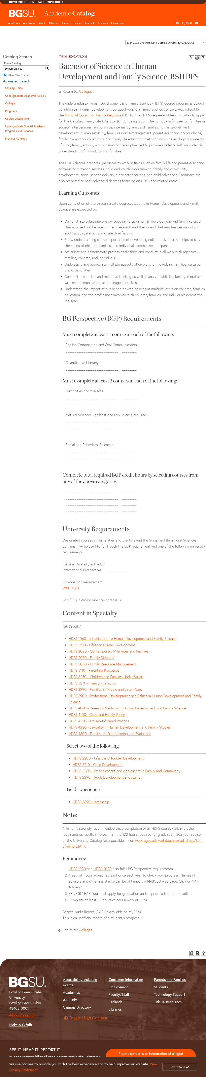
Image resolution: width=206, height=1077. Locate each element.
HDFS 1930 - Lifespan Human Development (102, 645)
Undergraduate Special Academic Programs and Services (25, 128)
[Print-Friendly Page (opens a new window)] (197, 57)
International (118, 23)
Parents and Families (170, 979)
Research (90, 23)
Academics (14, 23)
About (41, 23)
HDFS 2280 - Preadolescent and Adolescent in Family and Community (126, 771)
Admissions (29, 23)
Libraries (77, 23)
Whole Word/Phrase (18, 74)
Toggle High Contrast (88, 1018)
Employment (118, 987)
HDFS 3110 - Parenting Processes (94, 670)
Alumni (65, 23)
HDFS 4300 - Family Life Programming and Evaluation (110, 733)
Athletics (53, 23)
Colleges (10, 103)
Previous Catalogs (16, 138)
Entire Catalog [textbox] (12, 63)
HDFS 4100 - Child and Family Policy (97, 714)
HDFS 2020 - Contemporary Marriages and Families (108, 651)
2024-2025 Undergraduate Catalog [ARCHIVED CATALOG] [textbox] (160, 42)
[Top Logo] (22, 13)
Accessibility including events (80, 982)
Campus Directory (77, 1007)
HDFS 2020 (103, 868)
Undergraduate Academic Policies (25, 96)
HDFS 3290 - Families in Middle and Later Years (105, 689)
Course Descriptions (17, 118)
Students (103, 23)
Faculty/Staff (119, 994)
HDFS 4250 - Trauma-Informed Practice (99, 721)
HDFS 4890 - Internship (91, 802)
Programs (11, 111)
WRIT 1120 (71, 588)
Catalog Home (14, 88)
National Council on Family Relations (93, 115)
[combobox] (165, 42)
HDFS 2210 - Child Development (98, 764)
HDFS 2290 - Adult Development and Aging (106, 777)
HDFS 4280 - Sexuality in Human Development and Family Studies (120, 727)
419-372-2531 (22, 1014)
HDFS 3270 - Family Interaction (93, 683)
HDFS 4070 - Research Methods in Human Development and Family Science (127, 708)
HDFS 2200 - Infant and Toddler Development (108, 758)
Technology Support (169, 994)
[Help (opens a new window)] (203, 57)
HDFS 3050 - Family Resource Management (102, 664)
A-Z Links (70, 1000)
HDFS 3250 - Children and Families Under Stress (106, 676)
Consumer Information (126, 979)
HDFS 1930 (77, 868)
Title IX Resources (168, 1002)
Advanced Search (16, 81)
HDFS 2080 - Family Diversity (91, 657)
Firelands (115, 1002)
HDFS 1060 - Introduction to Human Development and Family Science (122, 638)
